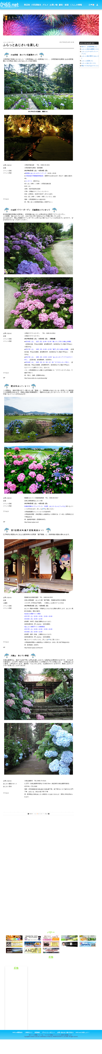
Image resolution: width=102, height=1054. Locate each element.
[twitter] (91, 5)
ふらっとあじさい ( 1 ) (88, 63)
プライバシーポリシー (48, 1032)
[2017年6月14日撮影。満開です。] (38, 110)
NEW (31, 814)
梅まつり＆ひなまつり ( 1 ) (89, 65)
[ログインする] (97, 5)
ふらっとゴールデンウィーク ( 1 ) (89, 52)
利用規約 (37, 1032)
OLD (46, 814)
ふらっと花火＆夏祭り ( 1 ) (89, 49)
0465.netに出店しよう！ (83, 1032)
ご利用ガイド (28, 1032)
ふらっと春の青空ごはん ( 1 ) (90, 57)
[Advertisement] (51, 963)
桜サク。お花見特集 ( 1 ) (89, 46)
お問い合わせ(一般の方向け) (65, 1032)
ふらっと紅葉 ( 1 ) (87, 61)
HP (43, 509)
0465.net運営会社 (18, 1032)
